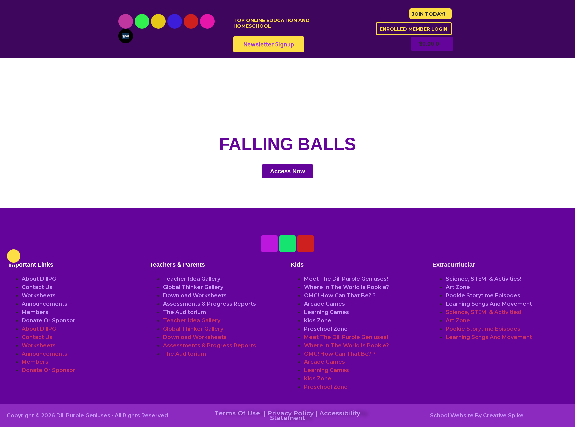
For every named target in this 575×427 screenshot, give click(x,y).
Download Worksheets (195, 295)
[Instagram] (158, 21)
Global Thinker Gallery (193, 287)
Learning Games (326, 312)
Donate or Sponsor (48, 320)
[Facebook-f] (174, 21)
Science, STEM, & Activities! (483, 279)
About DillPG (39, 279)
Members (35, 312)
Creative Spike (503, 415)
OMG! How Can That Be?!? (340, 295)
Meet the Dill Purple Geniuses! (346, 279)
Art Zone (458, 287)
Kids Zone (317, 320)
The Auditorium (184, 312)
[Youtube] (125, 21)
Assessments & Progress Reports (209, 304)
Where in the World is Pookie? (346, 287)
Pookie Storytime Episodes (483, 295)
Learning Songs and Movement (489, 304)
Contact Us (37, 287)
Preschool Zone (326, 329)
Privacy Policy (290, 413)
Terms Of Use (237, 413)
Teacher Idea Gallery (191, 279)
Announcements (44, 304)
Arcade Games (324, 304)
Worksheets (39, 295)
